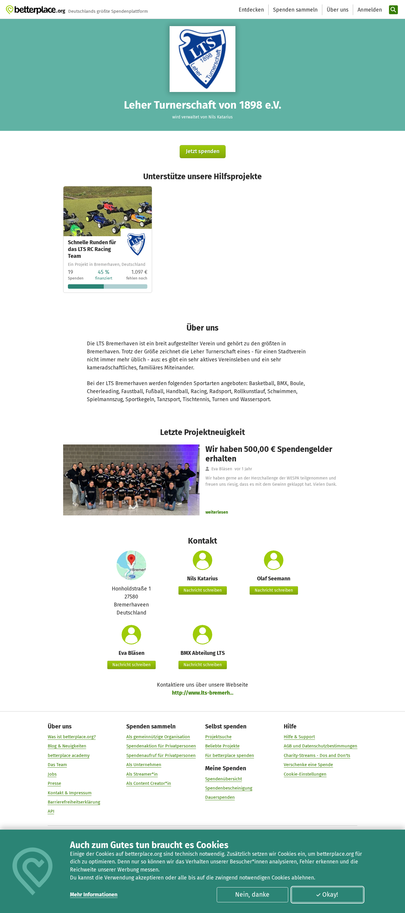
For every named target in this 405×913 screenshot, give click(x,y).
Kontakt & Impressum (70, 792)
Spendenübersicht (223, 779)
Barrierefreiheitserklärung (74, 802)
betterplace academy (69, 755)
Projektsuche (218, 736)
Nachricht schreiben (203, 590)
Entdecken (251, 10)
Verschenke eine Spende (308, 764)
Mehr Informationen (93, 894)
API (51, 811)
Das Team (57, 764)
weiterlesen (216, 512)
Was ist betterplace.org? (72, 736)
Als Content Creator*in (148, 783)
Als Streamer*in (142, 774)
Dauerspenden (220, 797)
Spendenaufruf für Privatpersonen (161, 755)
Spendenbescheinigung (228, 788)
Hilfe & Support (299, 736)
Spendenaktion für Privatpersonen (161, 746)
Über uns (337, 10)
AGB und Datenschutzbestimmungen (320, 746)
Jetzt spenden (202, 151)
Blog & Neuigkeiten (67, 746)
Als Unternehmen (143, 764)
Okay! (330, 894)
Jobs (52, 774)
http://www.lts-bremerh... (202, 693)
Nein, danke (252, 894)
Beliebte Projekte (222, 746)
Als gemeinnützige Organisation (158, 736)
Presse (54, 783)
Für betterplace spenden (229, 755)
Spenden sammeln (295, 10)
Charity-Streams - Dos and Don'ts (317, 755)
